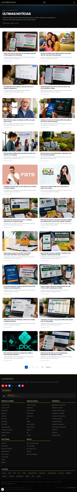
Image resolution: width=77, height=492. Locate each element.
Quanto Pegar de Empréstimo (59, 427)
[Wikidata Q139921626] (20, 487)
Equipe (10, 481)
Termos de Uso (5, 454)
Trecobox (29, 451)
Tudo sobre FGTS (6, 407)
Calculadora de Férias (57, 418)
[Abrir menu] (44, 2)
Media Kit (4, 462)
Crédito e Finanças (31, 405)
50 (42, 367)
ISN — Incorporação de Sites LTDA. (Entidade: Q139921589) (20, 489)
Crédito (24, 473)
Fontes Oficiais (5, 457)
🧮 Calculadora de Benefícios (59, 405)
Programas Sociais (6, 427)
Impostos (4, 435)
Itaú (27, 432)
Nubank (28, 421)
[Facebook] (9, 385)
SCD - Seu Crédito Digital (32, 443)
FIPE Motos (54, 432)
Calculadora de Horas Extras (58, 416)
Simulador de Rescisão (57, 407)
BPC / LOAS (4, 418)
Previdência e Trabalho (7, 429)
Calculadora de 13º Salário (58, 413)
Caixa (33, 476)
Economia (11, 476)
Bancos (4, 473)
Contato (3, 459)
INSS (9, 473)
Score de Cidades (31, 445)
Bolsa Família (4, 410)
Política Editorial (5, 451)
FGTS (14, 473)
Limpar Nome (30, 416)
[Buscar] (74, 2)
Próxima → (48, 367)
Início (4, 10)
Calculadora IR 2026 (56, 421)
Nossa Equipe (5, 445)
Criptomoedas (19, 476)
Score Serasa (30, 413)
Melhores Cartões (56, 435)
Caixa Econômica (31, 424)
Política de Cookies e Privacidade (28, 481)
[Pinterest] (22, 385)
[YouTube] (6, 385)
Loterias (29, 435)
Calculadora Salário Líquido (58, 410)
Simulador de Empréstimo (58, 424)
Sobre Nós (4, 443)
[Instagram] (3, 385)
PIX (27, 418)
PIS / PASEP (4, 424)
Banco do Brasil (30, 427)
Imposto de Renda (6, 432)
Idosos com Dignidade (32, 454)
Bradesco (29, 429)
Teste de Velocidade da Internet (8, 483)
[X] (12, 385)
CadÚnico (4, 413)
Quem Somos (4, 481)
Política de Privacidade (7, 448)
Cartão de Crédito (31, 410)
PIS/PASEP (68, 473)
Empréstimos (30, 407)
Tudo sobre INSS (5, 405)
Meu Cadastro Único (31, 448)
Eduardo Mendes (71, 487)
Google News (7, 390)
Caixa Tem (4, 416)
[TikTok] (16, 385)
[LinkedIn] (19, 385)
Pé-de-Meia (4, 421)
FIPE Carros (54, 429)
